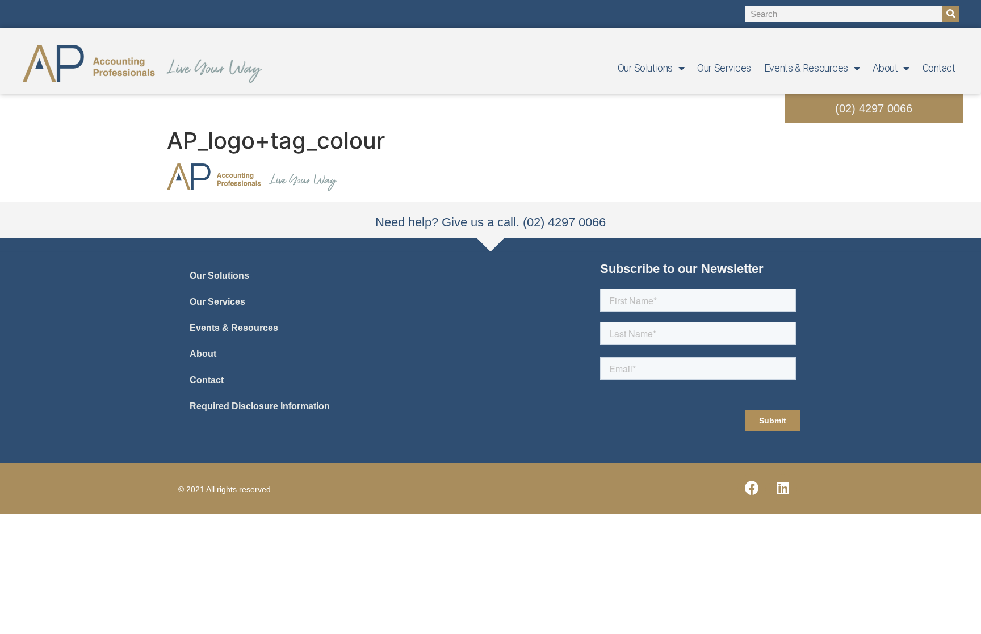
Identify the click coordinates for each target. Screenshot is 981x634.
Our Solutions (645, 68)
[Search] (950, 14)
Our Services (724, 68)
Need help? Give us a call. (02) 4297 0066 (490, 222)
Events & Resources (806, 68)
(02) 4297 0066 (873, 108)
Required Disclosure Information (260, 406)
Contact (939, 68)
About (885, 68)
